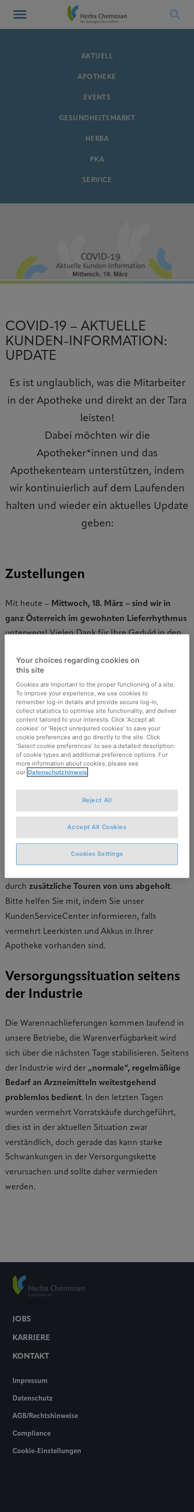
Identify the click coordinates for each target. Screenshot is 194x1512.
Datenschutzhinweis (57, 772)
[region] (97, 756)
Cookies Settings (97, 853)
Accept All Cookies (96, 827)
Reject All (97, 800)
